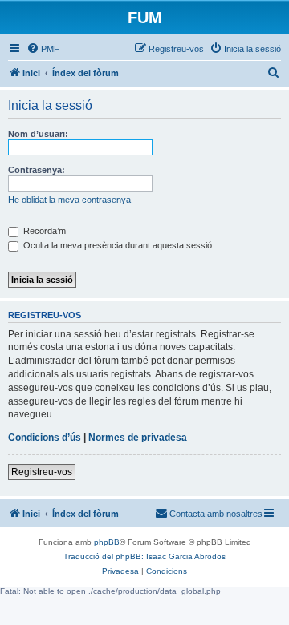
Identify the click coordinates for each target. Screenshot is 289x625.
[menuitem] (42, 48)
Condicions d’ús (44, 437)
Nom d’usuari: (38, 134)
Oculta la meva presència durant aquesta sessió (116, 245)
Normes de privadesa (137, 437)
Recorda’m (43, 231)
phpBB (107, 542)
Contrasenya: (36, 170)
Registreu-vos (41, 472)
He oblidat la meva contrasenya (69, 199)
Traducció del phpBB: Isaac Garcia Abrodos (144, 556)
